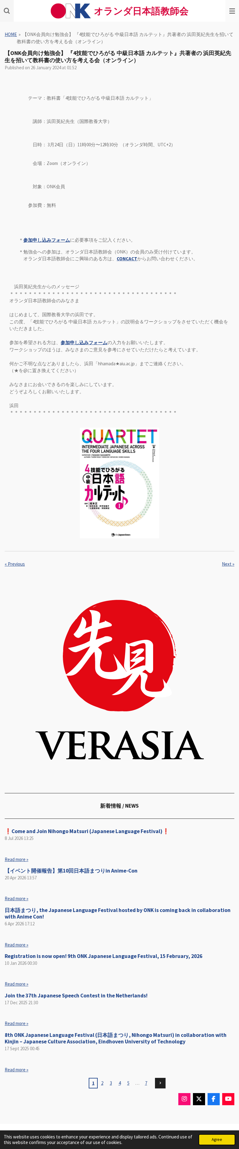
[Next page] (160, 1083)
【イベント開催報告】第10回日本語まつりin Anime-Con (71, 870)
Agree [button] (217, 1139)
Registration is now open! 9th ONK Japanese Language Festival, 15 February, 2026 (103, 956)
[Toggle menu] (232, 11)
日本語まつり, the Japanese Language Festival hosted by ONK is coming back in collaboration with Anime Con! (118, 913)
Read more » (16, 859)
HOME (11, 34)
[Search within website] (7, 11)
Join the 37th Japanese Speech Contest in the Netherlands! (76, 995)
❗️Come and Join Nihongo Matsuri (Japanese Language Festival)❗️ (87, 831)
